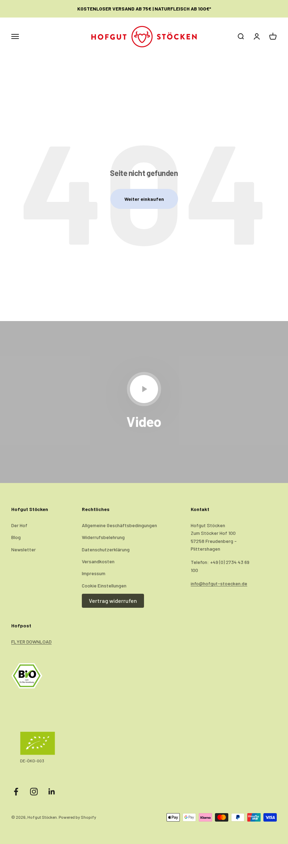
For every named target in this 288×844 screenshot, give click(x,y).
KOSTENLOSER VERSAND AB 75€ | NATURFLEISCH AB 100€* (144, 9)
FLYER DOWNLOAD (31, 642)
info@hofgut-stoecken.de (219, 583)
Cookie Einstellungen (104, 585)
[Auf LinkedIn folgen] (52, 791)
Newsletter (23, 549)
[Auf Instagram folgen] (34, 791)
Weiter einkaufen (144, 199)
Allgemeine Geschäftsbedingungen (119, 525)
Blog (16, 537)
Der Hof (19, 525)
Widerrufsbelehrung (103, 537)
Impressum (93, 573)
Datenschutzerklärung (106, 549)
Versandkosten (98, 561)
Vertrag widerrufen (113, 600)
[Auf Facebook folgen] (16, 791)
